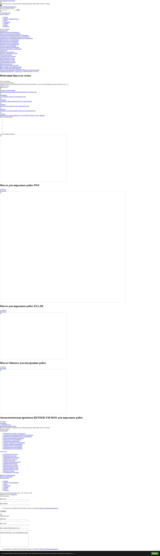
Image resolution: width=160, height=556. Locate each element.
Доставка (6, 23)
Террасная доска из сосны (10, 466)
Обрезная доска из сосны (7, 52)
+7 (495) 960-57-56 (5, 13)
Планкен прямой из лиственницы (9, 47)
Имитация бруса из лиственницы (9, 40)
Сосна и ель (3, 50)
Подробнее (3, 191)
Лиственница (4, 30)
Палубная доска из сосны (7, 58)
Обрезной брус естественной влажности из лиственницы (16, 38)
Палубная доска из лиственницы (9, 43)
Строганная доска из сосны (8, 56)
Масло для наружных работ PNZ (9, 65)
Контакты (6, 26)
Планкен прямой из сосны (7, 61)
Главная (5, 17)
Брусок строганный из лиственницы (10, 33)
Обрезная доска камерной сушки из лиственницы (14, 35)
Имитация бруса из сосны (7, 59)
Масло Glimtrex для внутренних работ (11, 67)
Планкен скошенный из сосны (8, 53)
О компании (6, 22)
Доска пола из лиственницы (8, 46)
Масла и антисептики (6, 64)
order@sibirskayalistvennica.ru (8, 6)
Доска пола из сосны (6, 55)
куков (73, 553)
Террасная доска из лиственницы (9, 44)
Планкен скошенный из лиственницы (11, 49)
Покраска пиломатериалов (10, 19)
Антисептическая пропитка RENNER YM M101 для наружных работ (20, 70)
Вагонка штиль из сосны (10, 465)
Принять (154, 553)
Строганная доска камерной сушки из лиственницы (15, 37)
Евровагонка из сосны (9, 456)
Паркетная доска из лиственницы (9, 32)
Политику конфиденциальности (49, 508)
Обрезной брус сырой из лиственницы (14, 433)
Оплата (5, 25)
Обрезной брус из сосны (10, 459)
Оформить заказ (4, 85)
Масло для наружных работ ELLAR (10, 68)
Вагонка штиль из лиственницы (9, 41)
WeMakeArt (13, 494)
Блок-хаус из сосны (8, 471)
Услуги (5, 20)
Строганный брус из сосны (8, 62)
